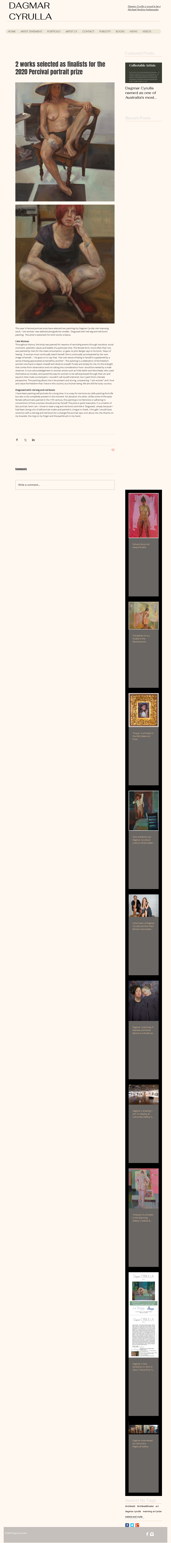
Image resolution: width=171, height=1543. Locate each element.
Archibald (130, 1506)
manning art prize (152, 1511)
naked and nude (133, 1516)
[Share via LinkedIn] (33, 439)
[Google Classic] (137, 1525)
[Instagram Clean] (152, 1534)
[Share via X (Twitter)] (25, 439)
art (157, 1506)
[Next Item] (156, 72)
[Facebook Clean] (147, 1534)
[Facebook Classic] (127, 1525)
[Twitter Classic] (132, 1525)
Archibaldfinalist (145, 1506)
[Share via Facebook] (17, 439)
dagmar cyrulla (133, 1511)
